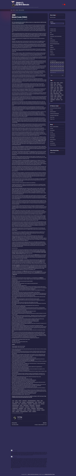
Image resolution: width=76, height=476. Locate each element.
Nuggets (51, 45)
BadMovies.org (52, 152)
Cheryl (36, 402)
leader (51, 93)
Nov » (62, 75)
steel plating (17, 411)
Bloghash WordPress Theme (50, 474)
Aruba (41, 400)
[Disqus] (29, 437)
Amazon (61, 82)
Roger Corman (59, 96)
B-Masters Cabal (53, 30)
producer (52, 96)
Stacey (13, 411)
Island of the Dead (26, 405)
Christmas (52, 87)
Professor (28, 408)
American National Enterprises (32, 400)
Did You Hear (39, 402)
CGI (54, 85)
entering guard (30, 403)
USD (61, 99)
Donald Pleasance (15, 403)
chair (57, 85)
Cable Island (23, 402)
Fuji (39, 403)
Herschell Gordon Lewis (54, 41)
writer (51, 101)
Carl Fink (51, 128)
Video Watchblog (53, 145)
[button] (19, 418)
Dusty (19, 403)
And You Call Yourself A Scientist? (55, 108)
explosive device (35, 403)
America (52, 84)
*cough (52, 82)
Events (51, 38)
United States (58, 99)
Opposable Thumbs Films (54, 115)
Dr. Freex (51, 132)
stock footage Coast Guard (23, 411)
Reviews (51, 51)
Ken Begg (19, 417)
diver (43, 402)
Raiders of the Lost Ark (40, 408)
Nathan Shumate (53, 139)
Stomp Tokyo (52, 117)
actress (16, 400)
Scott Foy (51, 141)
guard (58, 90)
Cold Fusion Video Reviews (54, 113)
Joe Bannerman (52, 135)
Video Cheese (52, 54)
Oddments (52, 47)
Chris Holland (52, 130)
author (55, 84)
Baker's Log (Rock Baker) (54, 126)
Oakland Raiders (21, 408)
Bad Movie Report (53, 111)
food (51, 90)
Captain (52, 85)
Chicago (60, 85)
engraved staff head (23, 403)
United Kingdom (53, 99)
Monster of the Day (56, 93)
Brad (20, 402)
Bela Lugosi (59, 84)
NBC (60, 93)
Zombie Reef (34, 411)
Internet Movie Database (16, 405)
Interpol (21, 405)
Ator (13, 402)
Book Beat (52, 34)
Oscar (25, 408)
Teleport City (52, 119)
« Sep (51, 75)
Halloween (61, 90)
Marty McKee (52, 137)
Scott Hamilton (52, 143)
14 (62, 66)
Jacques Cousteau (32, 405)
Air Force (20, 400)
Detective (61, 87)
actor (13, 400)
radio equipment (33, 408)
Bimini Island (16, 402)
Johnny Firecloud (38, 405)
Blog (51, 32)
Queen (55, 96)
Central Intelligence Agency (30, 402)
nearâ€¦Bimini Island (15, 408)
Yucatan (30, 411)
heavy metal (42, 403)
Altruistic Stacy (25, 400)
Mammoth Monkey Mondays (54, 43)
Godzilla (55, 90)
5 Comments (25, 19)
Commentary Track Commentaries (55, 36)
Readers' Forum (52, 49)
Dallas (58, 87)
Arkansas (38, 400)
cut (55, 87)
